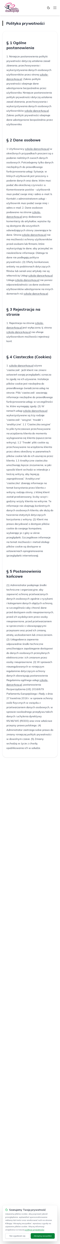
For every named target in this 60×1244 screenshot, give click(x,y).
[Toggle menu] (54, 7)
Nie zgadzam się (17, 1236)
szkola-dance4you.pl (36, 110)
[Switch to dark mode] (48, 8)
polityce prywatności (34, 1229)
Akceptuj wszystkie (43, 1236)
